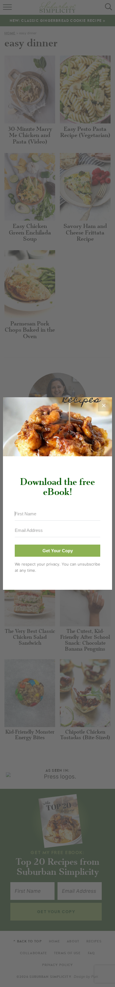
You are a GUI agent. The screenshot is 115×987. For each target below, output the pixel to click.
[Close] (104, 405)
